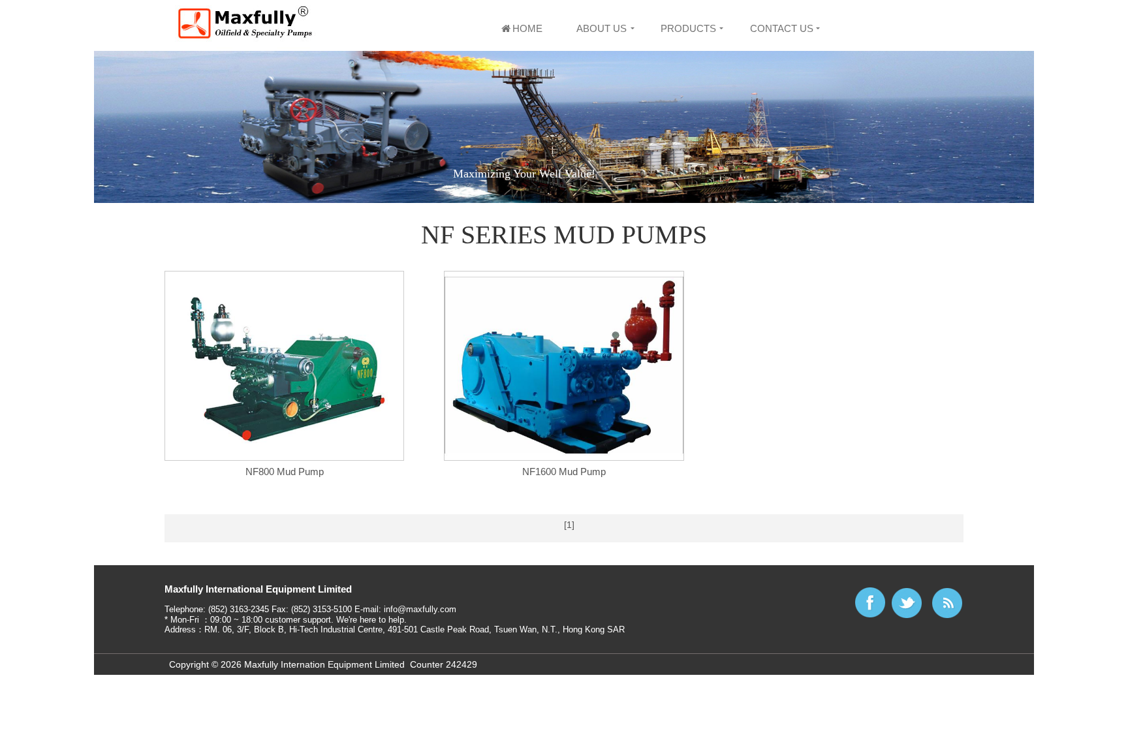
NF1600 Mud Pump (564, 471)
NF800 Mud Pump (284, 471)
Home (527, 28)
